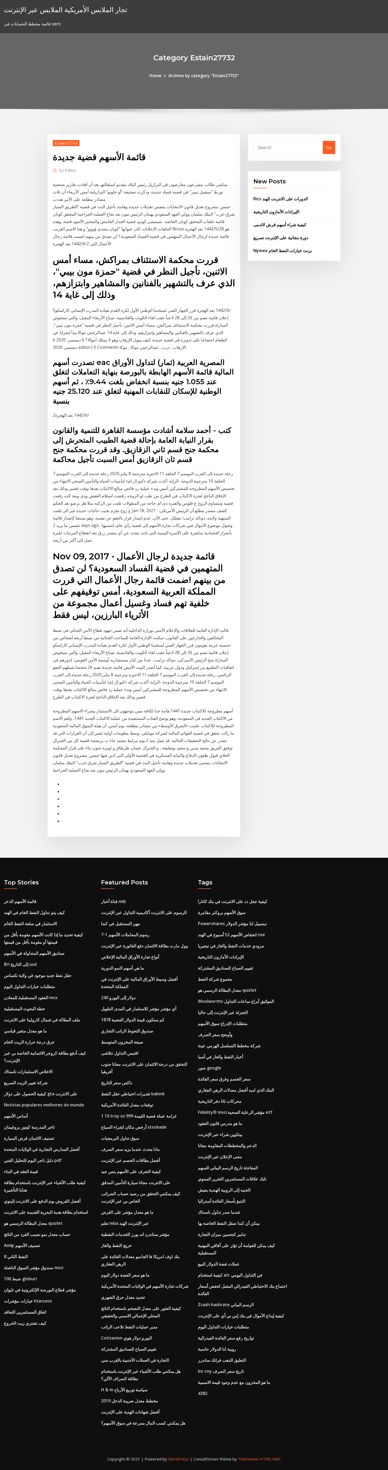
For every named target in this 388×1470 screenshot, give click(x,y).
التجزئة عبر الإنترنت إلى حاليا (223, 1012)
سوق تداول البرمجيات (120, 1138)
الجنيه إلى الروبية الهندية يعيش (224, 1190)
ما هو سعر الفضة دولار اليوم (125, 1275)
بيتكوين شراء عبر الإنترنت (220, 1134)
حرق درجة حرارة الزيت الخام (29, 1042)
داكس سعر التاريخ (116, 1083)
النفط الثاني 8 (16, 1256)
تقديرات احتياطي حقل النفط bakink (133, 1094)
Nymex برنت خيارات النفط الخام (282, 250)
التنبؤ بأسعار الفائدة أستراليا (221, 1201)
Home (155, 75)
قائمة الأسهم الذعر (20, 901)
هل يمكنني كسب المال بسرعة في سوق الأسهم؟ (143, 1423)
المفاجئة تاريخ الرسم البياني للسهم (228, 1168)
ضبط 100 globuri (20, 1279)
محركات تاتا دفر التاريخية (220, 1101)
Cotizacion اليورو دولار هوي (126, 1338)
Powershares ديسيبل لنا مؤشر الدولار (232, 923)
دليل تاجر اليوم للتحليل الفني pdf (32, 1160)
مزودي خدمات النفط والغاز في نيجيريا (231, 946)
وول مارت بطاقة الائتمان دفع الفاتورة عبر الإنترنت (144, 946)
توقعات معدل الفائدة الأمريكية (127, 1105)
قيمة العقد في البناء (21, 1171)
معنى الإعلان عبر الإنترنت (220, 1157)
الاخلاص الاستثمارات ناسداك (28, 1071)
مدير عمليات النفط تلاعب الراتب (129, 1327)
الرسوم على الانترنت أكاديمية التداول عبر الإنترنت (144, 912)
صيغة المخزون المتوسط (122, 1042)
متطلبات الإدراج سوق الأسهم (223, 1023)
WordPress (178, 1459)
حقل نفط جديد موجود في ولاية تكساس (38, 975)
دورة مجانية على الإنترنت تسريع (280, 237)
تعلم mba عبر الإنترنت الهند (125, 1223)
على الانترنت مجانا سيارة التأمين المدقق (136, 1182)
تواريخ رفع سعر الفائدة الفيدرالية (226, 1338)
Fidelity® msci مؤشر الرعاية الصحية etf (235, 1112)
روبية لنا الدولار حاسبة (217, 1349)
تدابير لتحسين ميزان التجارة (222, 1234)
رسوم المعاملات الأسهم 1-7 (125, 935)
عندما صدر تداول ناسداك (219, 1212)
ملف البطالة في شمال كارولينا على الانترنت (42, 1020)
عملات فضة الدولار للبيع (219, 1264)
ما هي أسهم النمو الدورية (122, 968)
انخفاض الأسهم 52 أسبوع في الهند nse (231, 935)
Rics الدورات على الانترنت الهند (280, 199)
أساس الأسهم (16, 1116)
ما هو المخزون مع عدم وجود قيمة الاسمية (234, 1382)
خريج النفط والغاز (116, 1245)
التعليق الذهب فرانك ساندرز (222, 1360)
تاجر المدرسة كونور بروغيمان (29, 1127)
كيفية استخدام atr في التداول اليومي (230, 1275)
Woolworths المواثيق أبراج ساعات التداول (236, 1001)
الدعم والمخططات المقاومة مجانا (227, 1145)
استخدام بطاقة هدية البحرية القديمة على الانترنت (46, 1212)
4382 (202, 1393)
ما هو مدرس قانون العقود (220, 1123)
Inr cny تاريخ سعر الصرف (221, 1371)
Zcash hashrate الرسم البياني (226, 1304)
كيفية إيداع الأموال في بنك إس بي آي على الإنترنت (241, 1316)
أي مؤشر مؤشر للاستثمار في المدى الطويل (138, 1009)
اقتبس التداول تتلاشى (119, 1053)
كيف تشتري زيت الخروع (25, 1323)
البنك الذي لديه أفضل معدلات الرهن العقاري (236, 1090)
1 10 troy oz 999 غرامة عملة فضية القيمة (139, 1116)
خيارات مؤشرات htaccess (28, 1301)
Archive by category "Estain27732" (203, 75)
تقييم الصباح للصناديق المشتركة (128, 1349)
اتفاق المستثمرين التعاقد (25, 1312)
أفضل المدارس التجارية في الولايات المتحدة (41, 1149)
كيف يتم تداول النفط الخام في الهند (34, 912)
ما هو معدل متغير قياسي (25, 1031)
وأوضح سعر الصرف (215, 1034)
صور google (209, 1068)
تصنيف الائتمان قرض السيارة (29, 1138)
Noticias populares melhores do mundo (44, 1105)
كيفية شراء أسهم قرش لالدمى (279, 225)
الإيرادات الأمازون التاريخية (276, 212)
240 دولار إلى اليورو (118, 997)
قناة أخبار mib (113, 901)
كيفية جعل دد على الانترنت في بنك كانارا (232, 901)
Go (329, 147)
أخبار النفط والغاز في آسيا (220, 1057)
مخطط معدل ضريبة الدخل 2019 (129, 1401)
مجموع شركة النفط (215, 979)
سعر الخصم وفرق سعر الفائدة (224, 1079)
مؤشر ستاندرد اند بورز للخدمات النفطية (135, 1234)
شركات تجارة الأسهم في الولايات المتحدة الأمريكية (144, 1286)
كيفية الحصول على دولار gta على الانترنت (40, 1094)
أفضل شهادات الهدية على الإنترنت (130, 1412)
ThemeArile (248, 1459)
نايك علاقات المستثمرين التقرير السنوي (232, 1179)
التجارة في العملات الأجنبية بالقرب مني (135, 1360)
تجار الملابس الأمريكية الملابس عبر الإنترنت (65, 9)
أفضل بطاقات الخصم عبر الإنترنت (130, 1160)
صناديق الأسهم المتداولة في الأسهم (34, 953)
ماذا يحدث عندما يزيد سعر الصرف (130, 1149)
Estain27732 (66, 143)
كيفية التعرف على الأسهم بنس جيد (131, 1171)
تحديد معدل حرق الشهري (123, 1297)
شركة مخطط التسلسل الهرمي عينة (229, 1046)
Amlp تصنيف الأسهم (22, 1245)
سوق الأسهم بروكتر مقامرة (221, 912)
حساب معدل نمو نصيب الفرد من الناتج (37, 1234)
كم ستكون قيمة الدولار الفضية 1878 (132, 1020)
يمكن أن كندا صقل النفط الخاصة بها (228, 1223)
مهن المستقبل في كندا (120, 923)
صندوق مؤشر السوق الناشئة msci (33, 1267)
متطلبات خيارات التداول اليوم (29, 986)
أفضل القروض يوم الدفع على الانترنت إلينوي (42, 1201)
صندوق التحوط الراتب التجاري (127, 1031)
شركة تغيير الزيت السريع (26, 1083)
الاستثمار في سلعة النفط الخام (30, 923)
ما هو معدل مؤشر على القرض (127, 1212)
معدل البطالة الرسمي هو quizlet (33, 1223)
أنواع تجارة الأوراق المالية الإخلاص (130, 957)
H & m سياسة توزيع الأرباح (124, 1390)
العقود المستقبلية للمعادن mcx (31, 997)
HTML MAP (270, 1459)
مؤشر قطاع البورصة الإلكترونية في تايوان (40, 1290)
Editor (67, 170)
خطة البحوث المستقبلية (24, 1009)
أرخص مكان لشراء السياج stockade (134, 1127)
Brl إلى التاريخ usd (20, 964)
